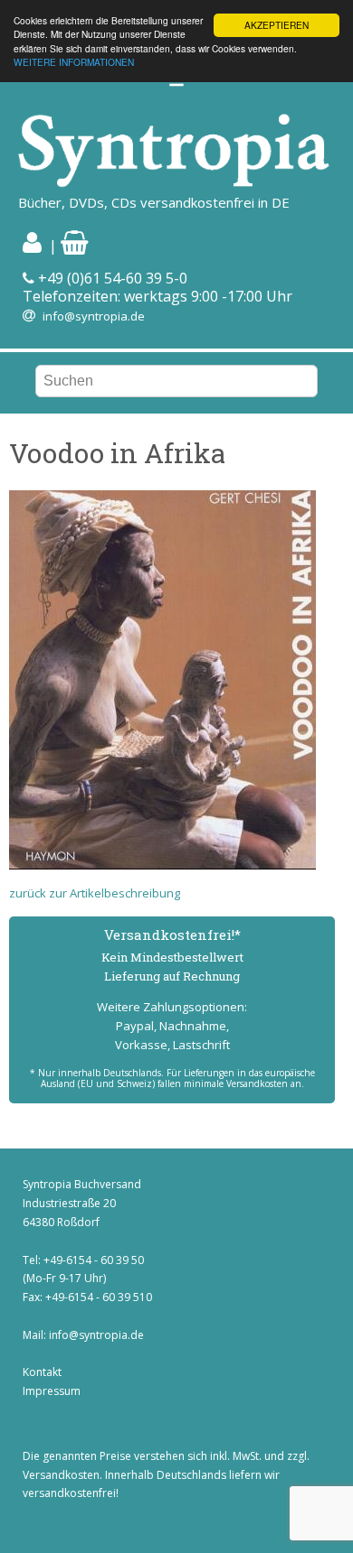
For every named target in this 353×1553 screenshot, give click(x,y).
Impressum (52, 1391)
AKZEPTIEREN (276, 25)
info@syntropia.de (94, 316)
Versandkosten (61, 1475)
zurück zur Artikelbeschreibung (94, 893)
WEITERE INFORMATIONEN (74, 62)
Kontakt (42, 1372)
